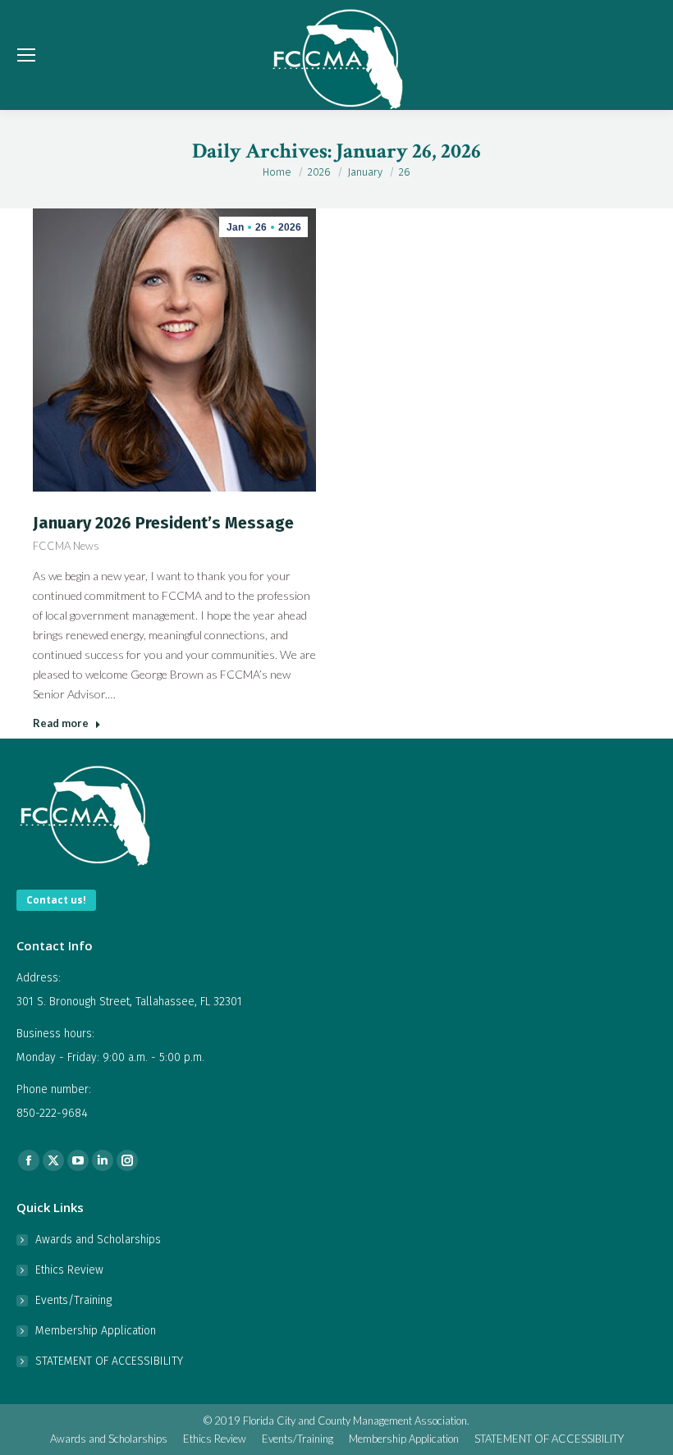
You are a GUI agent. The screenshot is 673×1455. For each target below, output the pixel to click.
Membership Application (95, 1331)
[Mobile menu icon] (26, 55)
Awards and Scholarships (98, 1240)
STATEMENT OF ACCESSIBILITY (109, 1361)
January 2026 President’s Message (163, 523)
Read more (61, 723)
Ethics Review (69, 1270)
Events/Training (73, 1300)
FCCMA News (66, 545)
